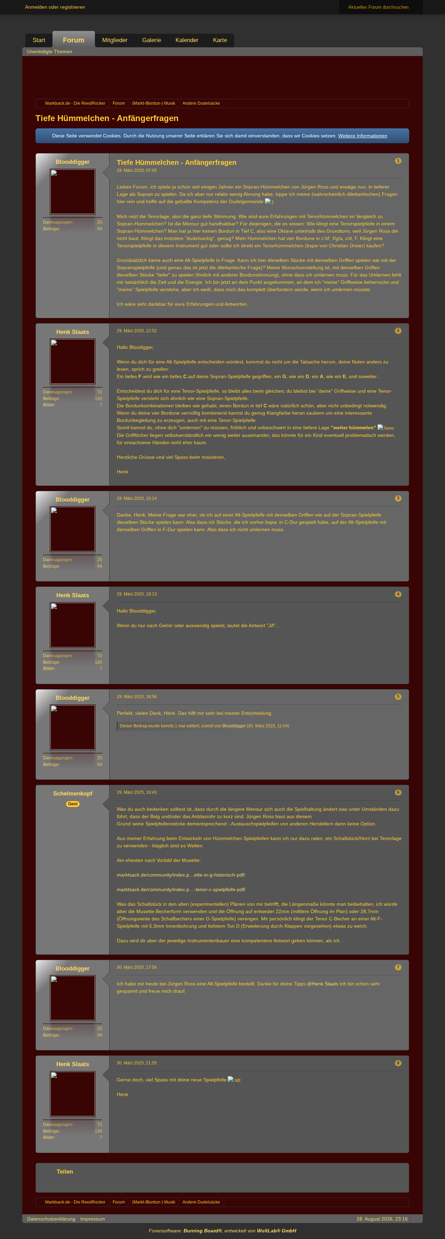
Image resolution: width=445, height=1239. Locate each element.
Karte (220, 40)
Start (39, 40)
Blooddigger (234, 726)
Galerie (151, 40)
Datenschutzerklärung (51, 1219)
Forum (73, 40)
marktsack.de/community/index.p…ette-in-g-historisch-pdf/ (181, 875)
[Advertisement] (222, 76)
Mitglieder (115, 40)
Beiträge (51, 228)
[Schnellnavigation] (406, 51)
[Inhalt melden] (392, 313)
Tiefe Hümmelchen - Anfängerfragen (107, 118)
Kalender (187, 40)
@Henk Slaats (322, 983)
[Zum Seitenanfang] (403, 313)
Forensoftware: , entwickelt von (222, 1230)
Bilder (48, 404)
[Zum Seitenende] (415, 51)
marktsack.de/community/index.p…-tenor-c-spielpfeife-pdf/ (181, 889)
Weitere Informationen (362, 135)
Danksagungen (57, 222)
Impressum (92, 1219)
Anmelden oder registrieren (55, 7)
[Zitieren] (380, 313)
